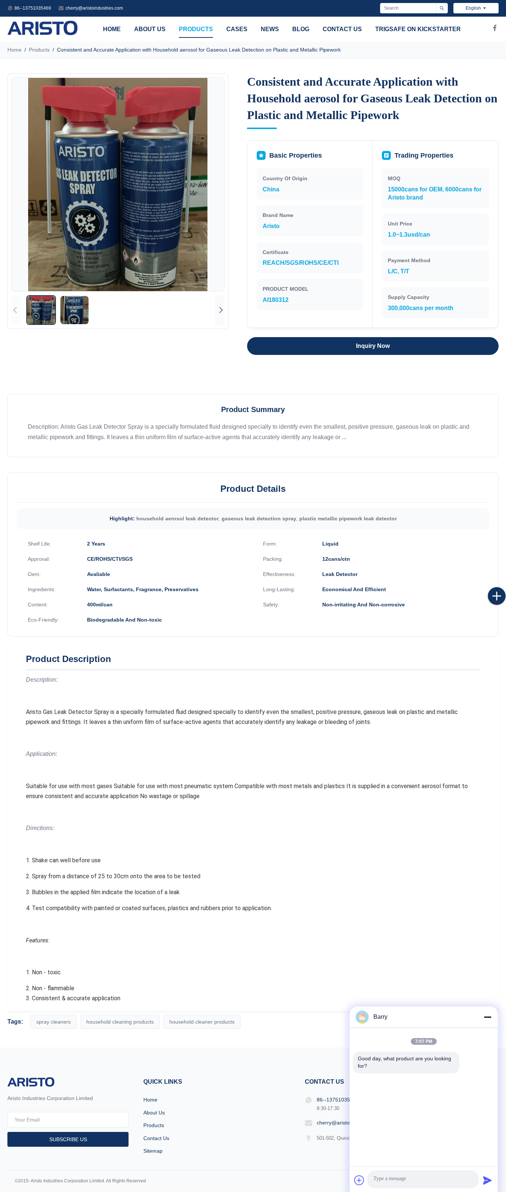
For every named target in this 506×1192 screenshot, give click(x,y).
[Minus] (487, 1016)
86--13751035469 (32, 8)
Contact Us (342, 29)
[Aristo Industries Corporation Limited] (42, 33)
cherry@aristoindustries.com (94, 8)
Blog (300, 29)
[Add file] (359, 1180)
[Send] (487, 1180)
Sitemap (153, 1151)
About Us (150, 29)
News (270, 29)
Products (196, 29)
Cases (236, 29)
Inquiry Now (373, 346)
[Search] (441, 8)
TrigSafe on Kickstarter (418, 29)
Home (112, 29)
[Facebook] (495, 29)
